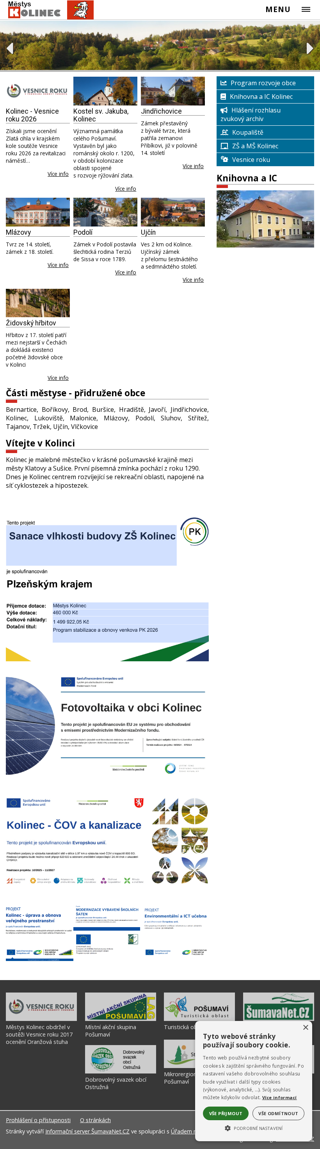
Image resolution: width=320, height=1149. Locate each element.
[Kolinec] (47, 9)
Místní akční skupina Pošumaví (110, 1030)
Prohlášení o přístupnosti (38, 1120)
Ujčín (148, 232)
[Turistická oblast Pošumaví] (199, 1019)
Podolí (82, 232)
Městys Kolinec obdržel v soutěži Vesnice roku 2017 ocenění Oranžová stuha (39, 1034)
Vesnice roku (251, 159)
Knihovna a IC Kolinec (261, 96)
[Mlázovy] (38, 212)
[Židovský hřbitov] (38, 303)
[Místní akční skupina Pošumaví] (120, 1019)
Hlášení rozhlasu (256, 110)
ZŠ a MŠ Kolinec (255, 146)
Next (310, 48)
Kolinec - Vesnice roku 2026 (32, 115)
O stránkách (95, 1120)
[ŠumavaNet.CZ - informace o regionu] (278, 1019)
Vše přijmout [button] (226, 1113)
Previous (9, 48)
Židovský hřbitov (31, 323)
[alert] (253, 1081)
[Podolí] (105, 212)
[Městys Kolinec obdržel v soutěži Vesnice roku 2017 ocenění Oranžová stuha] (41, 1019)
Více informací (279, 1097)
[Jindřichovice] (173, 91)
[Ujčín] (173, 212)
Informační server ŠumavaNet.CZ (87, 1131)
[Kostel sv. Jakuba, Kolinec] (105, 91)
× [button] (305, 1028)
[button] (253, 1127)
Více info (58, 173)
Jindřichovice (161, 111)
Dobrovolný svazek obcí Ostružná (115, 1083)
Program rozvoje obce (263, 83)
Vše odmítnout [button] (278, 1113)
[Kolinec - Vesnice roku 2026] (38, 91)
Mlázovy (18, 232)
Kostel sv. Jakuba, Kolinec (100, 115)
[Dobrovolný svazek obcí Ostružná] (120, 1071)
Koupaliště (247, 132)
